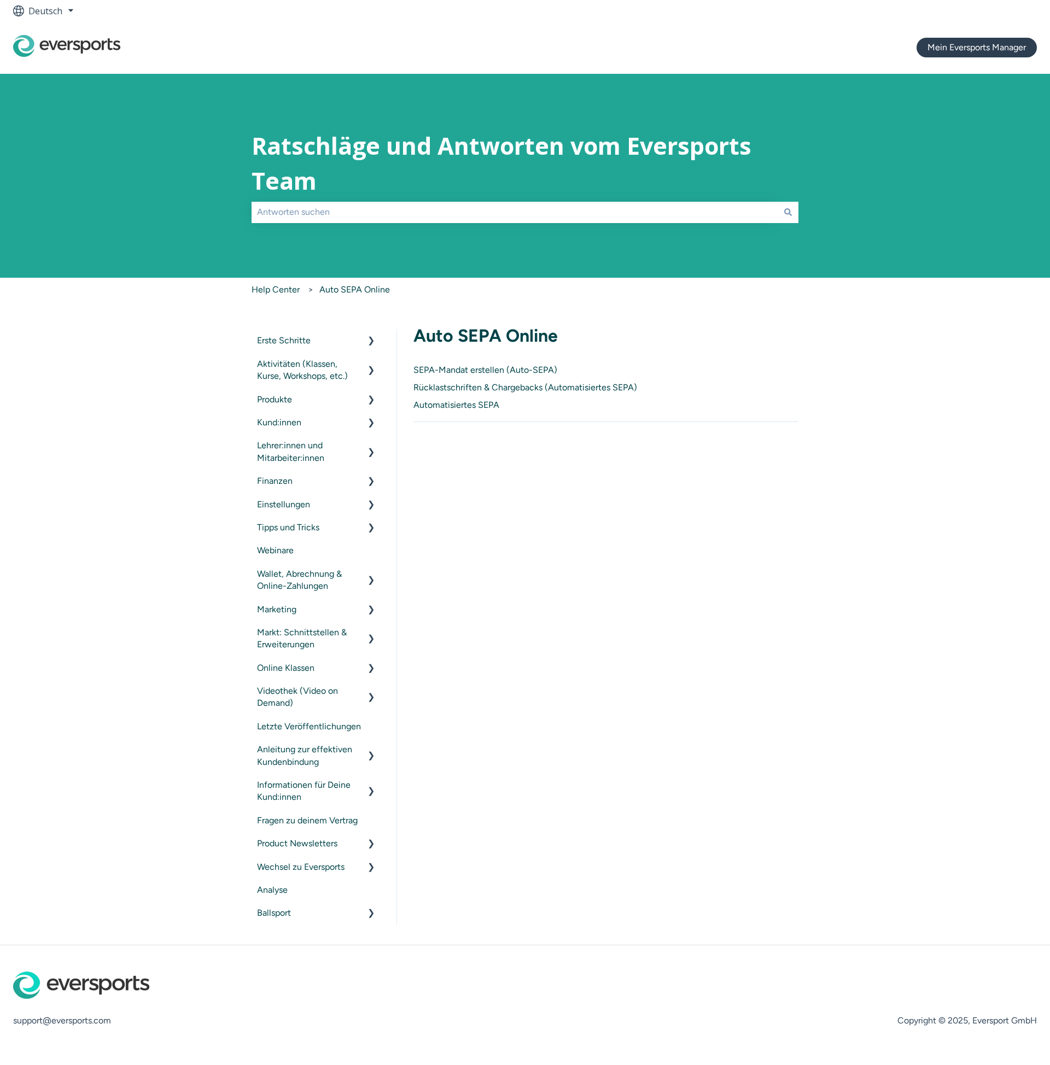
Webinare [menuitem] (275, 550)
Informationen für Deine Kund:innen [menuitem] (304, 791)
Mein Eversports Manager (977, 47)
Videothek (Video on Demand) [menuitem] (297, 697)
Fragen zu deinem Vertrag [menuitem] (307, 820)
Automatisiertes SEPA (456, 405)
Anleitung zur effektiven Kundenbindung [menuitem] (304, 755)
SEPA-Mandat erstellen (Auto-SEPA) (485, 370)
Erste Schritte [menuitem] (284, 340)
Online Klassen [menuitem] (285, 668)
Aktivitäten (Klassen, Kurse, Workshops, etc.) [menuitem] (302, 370)
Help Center (276, 289)
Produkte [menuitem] (274, 399)
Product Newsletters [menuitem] (297, 843)
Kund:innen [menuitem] (279, 422)
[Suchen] (788, 212)
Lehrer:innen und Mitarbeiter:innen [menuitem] (290, 451)
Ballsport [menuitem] (274, 913)
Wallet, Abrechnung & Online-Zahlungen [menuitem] (299, 580)
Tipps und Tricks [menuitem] (288, 527)
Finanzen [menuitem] (275, 481)
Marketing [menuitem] (276, 609)
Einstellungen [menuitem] (283, 504)
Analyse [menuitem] (272, 890)
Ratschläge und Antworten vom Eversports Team (501, 163)
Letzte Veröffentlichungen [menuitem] (309, 726)
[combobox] (515, 212)
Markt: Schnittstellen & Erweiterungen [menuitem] (302, 638)
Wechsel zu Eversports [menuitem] (301, 867)
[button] (371, 341)
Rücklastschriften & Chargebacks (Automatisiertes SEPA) (525, 387)
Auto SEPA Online (354, 289)
